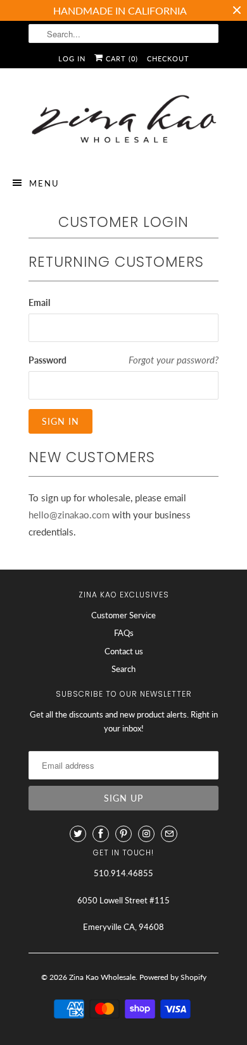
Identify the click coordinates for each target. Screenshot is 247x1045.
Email (39, 302)
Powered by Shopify (172, 977)
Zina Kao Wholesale (102, 977)
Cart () (120, 58)
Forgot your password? (173, 359)
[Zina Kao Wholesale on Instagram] (146, 834)
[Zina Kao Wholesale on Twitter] (78, 834)
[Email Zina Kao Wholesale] (169, 834)
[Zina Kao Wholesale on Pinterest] (123, 834)
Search (123, 669)
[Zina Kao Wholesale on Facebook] (100, 834)
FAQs (124, 633)
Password (47, 360)
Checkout (168, 58)
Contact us (123, 651)
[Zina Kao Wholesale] (123, 121)
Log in (72, 58)
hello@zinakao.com (69, 514)
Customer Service (123, 615)
